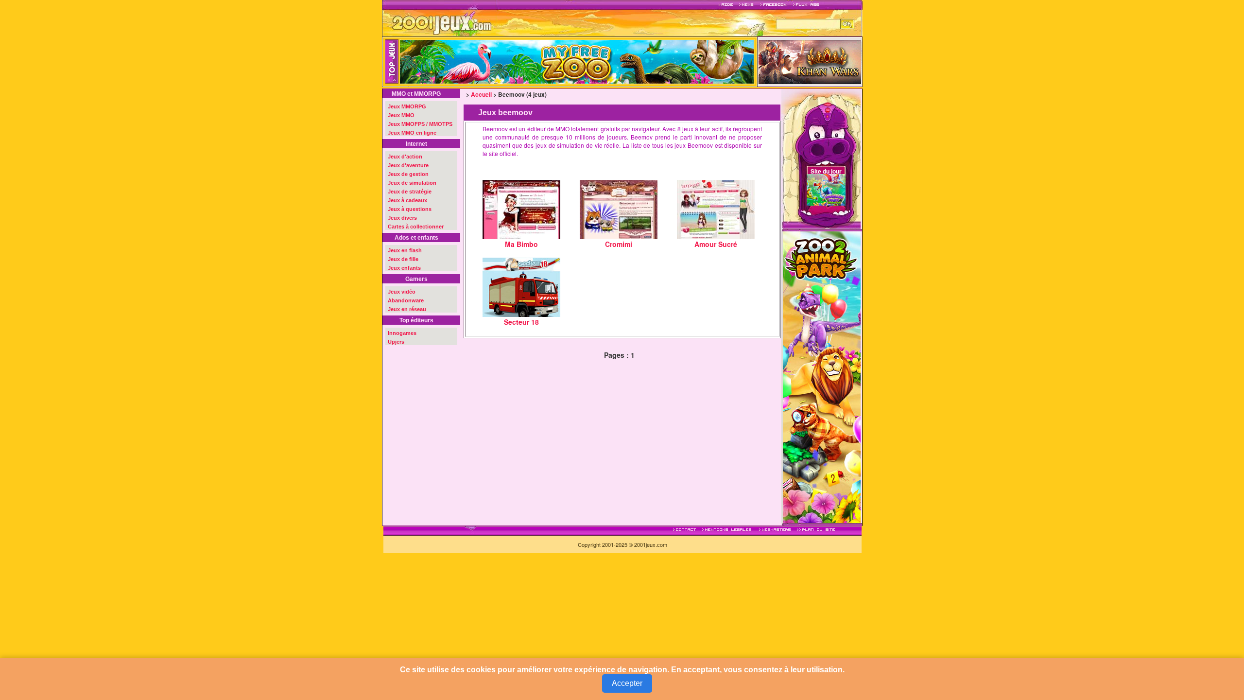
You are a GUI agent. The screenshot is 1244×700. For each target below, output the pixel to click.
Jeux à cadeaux (407, 200)
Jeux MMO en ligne (412, 133)
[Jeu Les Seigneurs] (810, 61)
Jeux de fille (403, 259)
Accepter (627, 683)
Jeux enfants (404, 268)
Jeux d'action (405, 156)
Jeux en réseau (407, 309)
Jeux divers (402, 218)
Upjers (396, 342)
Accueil (481, 94)
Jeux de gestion (408, 174)
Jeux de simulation (412, 183)
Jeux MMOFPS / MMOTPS (420, 124)
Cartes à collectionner (416, 226)
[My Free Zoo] (631, 62)
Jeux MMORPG (407, 106)
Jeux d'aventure (408, 165)
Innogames (402, 333)
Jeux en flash (405, 250)
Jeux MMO (401, 115)
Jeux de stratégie (410, 191)
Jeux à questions (410, 209)
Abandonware (406, 300)
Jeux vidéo (401, 292)
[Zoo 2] (822, 376)
